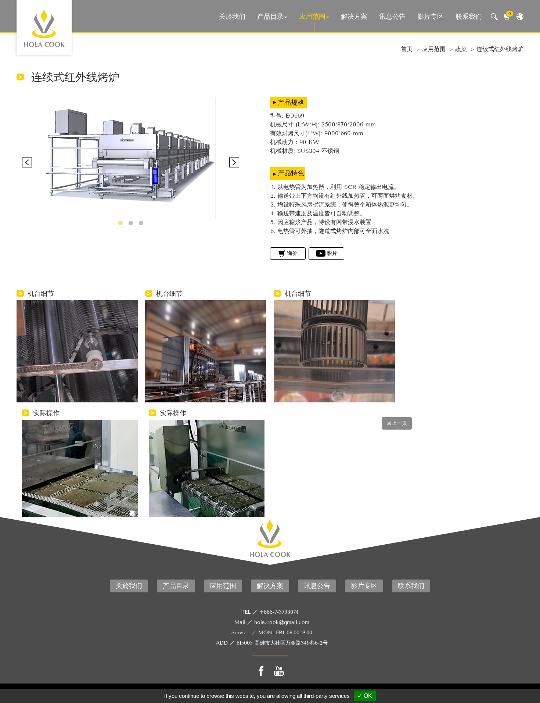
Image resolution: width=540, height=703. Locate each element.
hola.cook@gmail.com (281, 622)
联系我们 (469, 16)
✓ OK (364, 696)
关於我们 (232, 16)
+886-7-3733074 (279, 612)
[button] (120, 223)
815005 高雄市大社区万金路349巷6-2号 (282, 643)
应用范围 (312, 16)
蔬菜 (461, 49)
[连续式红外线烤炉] (131, 158)
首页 (407, 49)
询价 (292, 253)
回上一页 (396, 423)
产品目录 (270, 16)
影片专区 (430, 16)
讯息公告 (392, 16)
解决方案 (354, 16)
